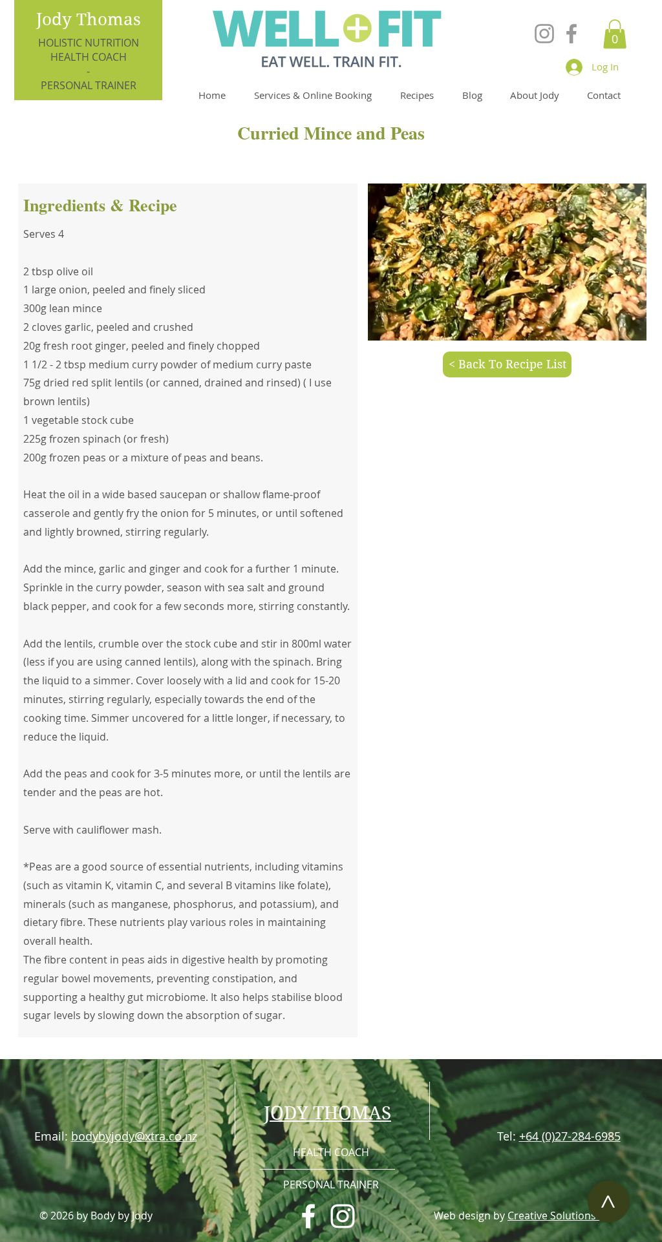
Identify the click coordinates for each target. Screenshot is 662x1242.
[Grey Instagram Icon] (544, 34)
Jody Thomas (88, 19)
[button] (615, 33)
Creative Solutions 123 (561, 1215)
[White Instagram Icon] (342, 1216)
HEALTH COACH (88, 57)
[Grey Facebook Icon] (571, 34)
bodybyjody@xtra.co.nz (134, 1136)
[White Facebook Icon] (308, 1216)
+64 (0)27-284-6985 (570, 1136)
